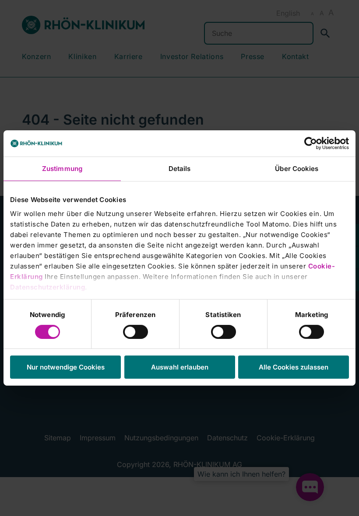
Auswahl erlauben (179, 367)
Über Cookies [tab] (296, 168)
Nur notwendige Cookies (66, 367)
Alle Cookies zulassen (293, 367)
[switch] (135, 332)
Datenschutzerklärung (47, 286)
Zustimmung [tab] (62, 168)
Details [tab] (180, 168)
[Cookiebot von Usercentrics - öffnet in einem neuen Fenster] (310, 143)
